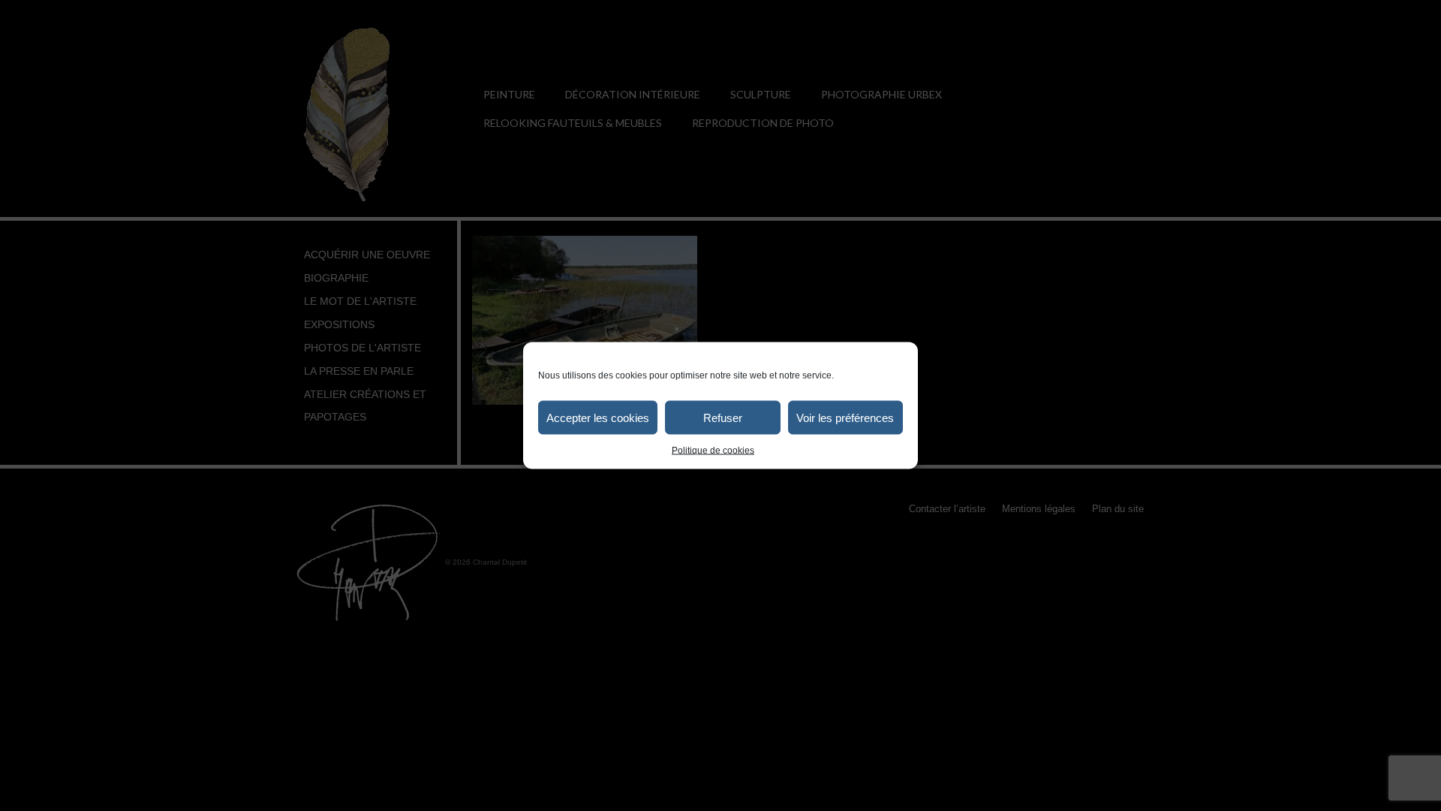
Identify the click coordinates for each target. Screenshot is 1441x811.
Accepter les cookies (597, 417)
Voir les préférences (845, 417)
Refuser (722, 417)
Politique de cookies (713, 450)
